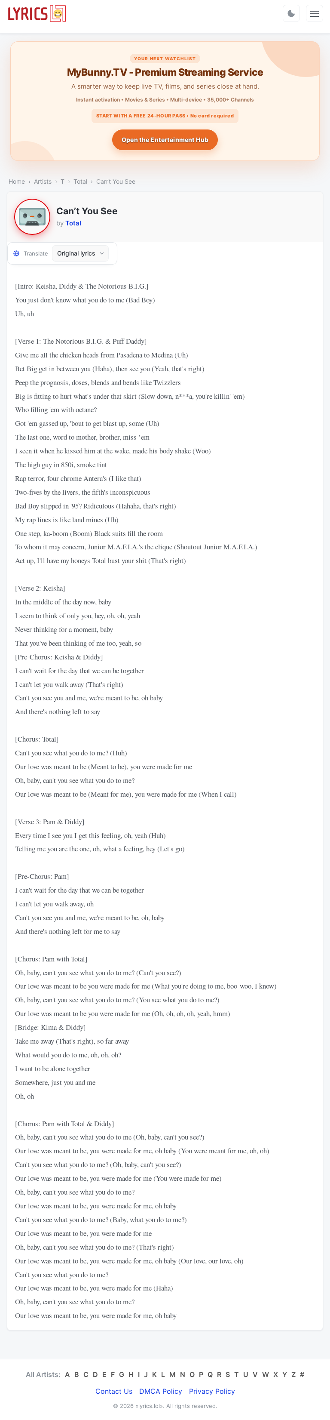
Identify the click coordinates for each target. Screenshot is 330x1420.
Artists (43, 181)
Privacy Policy (212, 1391)
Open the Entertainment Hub (165, 139)
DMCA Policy (160, 1391)
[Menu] (314, 13)
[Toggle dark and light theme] (291, 13)
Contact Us (113, 1391)
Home (17, 181)
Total (80, 181)
